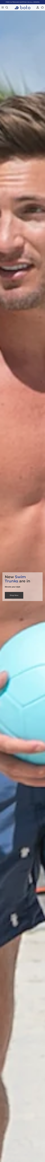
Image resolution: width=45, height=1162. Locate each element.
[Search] (8, 7)
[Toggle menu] (2, 7)
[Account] (37, 7)
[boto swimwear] (22, 7)
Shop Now (14, 595)
